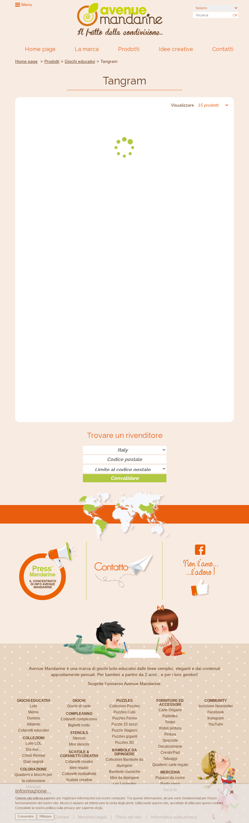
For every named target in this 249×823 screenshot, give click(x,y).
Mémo (33, 712)
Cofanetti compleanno (79, 719)
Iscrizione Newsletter (216, 706)
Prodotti (128, 49)
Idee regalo (79, 768)
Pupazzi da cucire (170, 778)
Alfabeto (33, 724)
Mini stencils (79, 744)
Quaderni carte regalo (170, 765)
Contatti (222, 49)
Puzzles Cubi (124, 712)
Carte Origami (170, 710)
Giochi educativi (80, 61)
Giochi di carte (79, 706)
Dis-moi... (33, 749)
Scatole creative (79, 780)
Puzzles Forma (124, 718)
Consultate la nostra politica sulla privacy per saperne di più (58, 808)
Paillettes (170, 716)
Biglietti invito (79, 725)
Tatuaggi (170, 758)
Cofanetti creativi (79, 762)
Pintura (170, 734)
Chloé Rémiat (33, 755)
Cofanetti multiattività (79, 774)
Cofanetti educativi (33, 730)
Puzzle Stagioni (125, 730)
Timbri (170, 722)
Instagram (215, 718)
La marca (87, 49)
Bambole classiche (124, 772)
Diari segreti (33, 762)
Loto (33, 706)
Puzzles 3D (124, 742)
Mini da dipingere (124, 778)
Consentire (26, 816)
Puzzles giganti (124, 736)
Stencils (79, 738)
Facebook (215, 712)
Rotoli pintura (170, 728)
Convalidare (125, 478)
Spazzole (170, 740)
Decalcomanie (170, 746)
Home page (40, 49)
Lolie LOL (34, 743)
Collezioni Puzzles (124, 706)
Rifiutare (45, 816)
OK (235, 15)
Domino (33, 718)
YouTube (215, 724)
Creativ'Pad (170, 752)
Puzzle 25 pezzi (124, 724)
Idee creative (176, 49)
